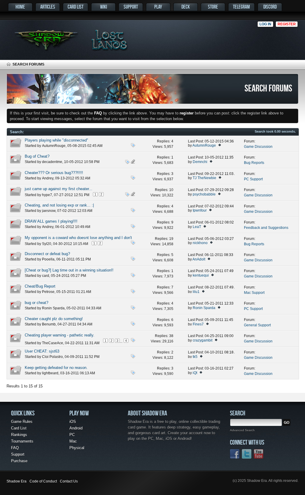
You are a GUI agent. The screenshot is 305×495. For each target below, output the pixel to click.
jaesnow (48, 211)
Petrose (48, 292)
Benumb (49, 324)
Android (76, 428)
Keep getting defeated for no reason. (56, 367)
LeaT (197, 227)
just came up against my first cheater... (58, 189)
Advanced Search (242, 430)
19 (171, 239)
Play (158, 7)
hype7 (47, 195)
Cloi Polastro (52, 357)
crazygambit (202, 340)
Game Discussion (258, 147)
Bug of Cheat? (37, 156)
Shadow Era (17, 481)
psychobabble (204, 194)
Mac (73, 441)
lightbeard (50, 373)
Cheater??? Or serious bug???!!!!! (54, 172)
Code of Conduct (43, 481)
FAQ (15, 448)
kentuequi (201, 275)
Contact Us (69, 481)
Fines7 (198, 324)
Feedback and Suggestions (266, 228)
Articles (47, 7)
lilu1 (196, 292)
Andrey (47, 178)
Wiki (103, 7)
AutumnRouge (54, 146)
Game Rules (21, 421)
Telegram (241, 7)
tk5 (195, 357)
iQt (195, 373)
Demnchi (200, 162)
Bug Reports (254, 163)
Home (20, 7)
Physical (76, 448)
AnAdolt (198, 259)
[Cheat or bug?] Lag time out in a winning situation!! (69, 270)
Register (287, 24)
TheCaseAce (52, 343)
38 (171, 336)
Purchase (19, 461)
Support (131, 7)
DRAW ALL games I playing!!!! (51, 221)
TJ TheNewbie (204, 178)
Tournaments (22, 441)
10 (171, 190)
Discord (270, 7)
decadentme (52, 162)
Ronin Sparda (53, 308)
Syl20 (46, 244)
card (45, 276)
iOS (72, 421)
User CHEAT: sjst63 (42, 351)
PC (72, 434)
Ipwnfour (200, 210)
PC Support (253, 179)
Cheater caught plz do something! (54, 318)
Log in (265, 24)
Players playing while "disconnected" (56, 140)
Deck (185, 7)
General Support (257, 325)
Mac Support (254, 293)
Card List (75, 7)
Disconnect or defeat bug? (47, 254)
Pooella (48, 259)
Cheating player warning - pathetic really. (59, 335)
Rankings (19, 434)
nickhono (200, 243)
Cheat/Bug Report (40, 286)
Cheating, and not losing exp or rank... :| (59, 205)
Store (213, 7)
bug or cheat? (36, 302)
